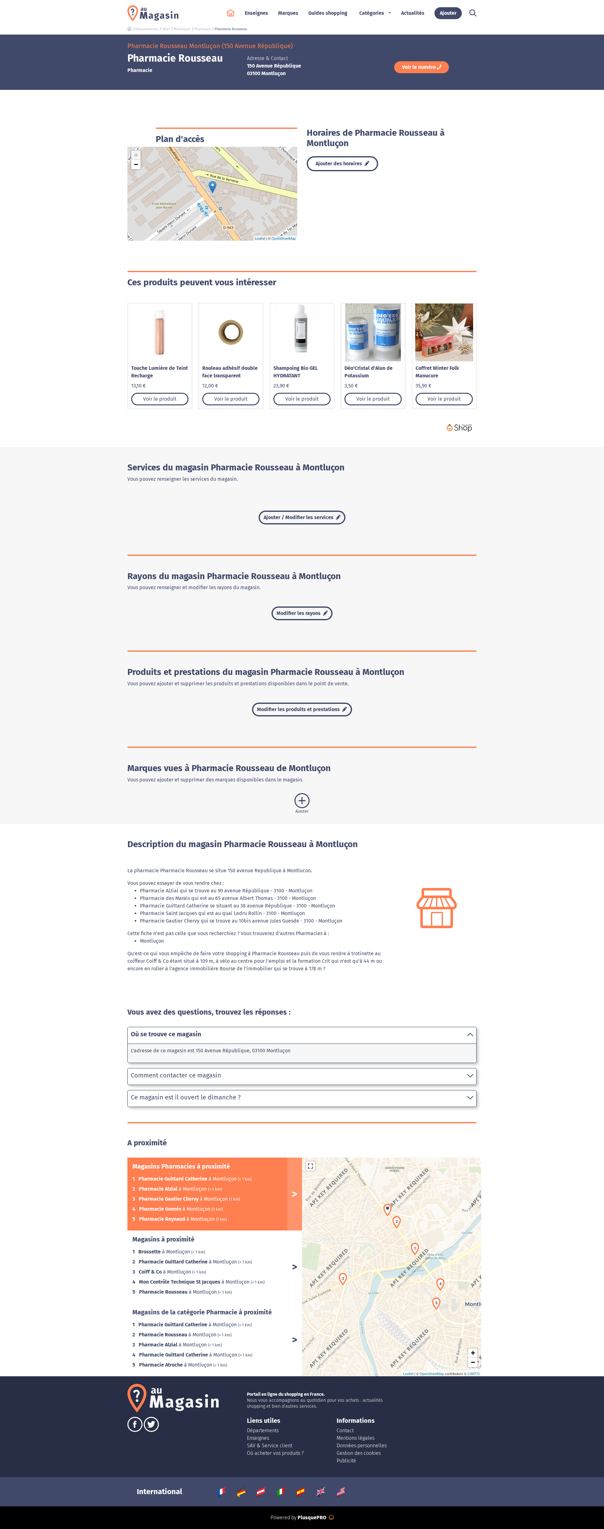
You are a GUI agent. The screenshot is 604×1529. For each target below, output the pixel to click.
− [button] (136, 164)
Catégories (371, 13)
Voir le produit (159, 399)
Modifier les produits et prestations (299, 709)
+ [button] (136, 155)
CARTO (473, 1373)
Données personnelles (362, 1446)
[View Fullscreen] (310, 1166)
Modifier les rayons (299, 613)
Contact (345, 1430)
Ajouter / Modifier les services (299, 517)
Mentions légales (355, 1438)
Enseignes (258, 1438)
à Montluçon (188, 1179)
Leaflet (260, 238)
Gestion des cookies (359, 1453)
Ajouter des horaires (339, 164)
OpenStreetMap (283, 238)
